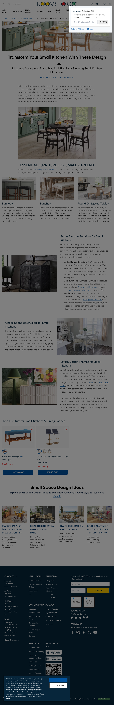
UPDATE (103, 22)
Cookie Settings (58, 685)
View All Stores (79, 29)
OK (58, 680)
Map (91, 29)
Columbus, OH (88, 11)
